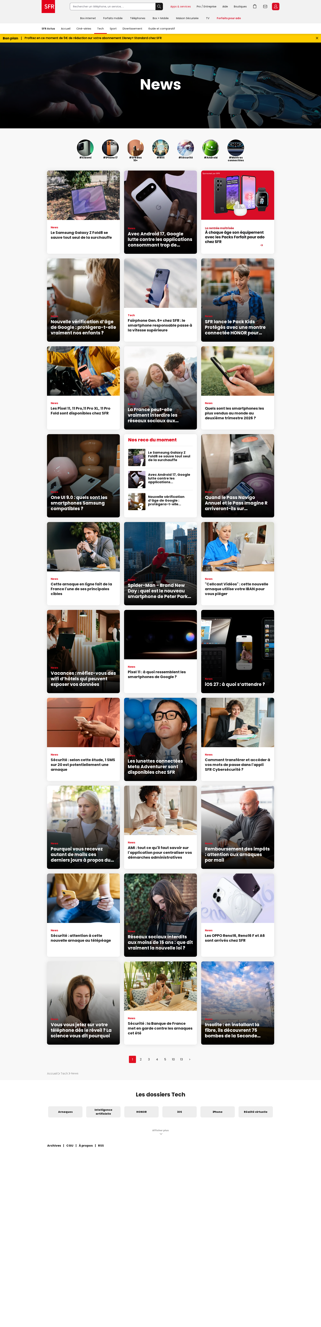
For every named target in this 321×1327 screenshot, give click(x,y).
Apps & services (180, 6)
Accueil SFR (48, 6)
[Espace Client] (275, 7)
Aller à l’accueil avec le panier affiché (255, 6)
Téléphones (137, 18)
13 (181, 1059)
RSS (101, 1145)
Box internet (88, 18)
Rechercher (159, 6)
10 (173, 1059)
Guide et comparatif (161, 28)
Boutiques (240, 6)
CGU (69, 1145)
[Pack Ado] (237, 212)
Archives (54, 1145)
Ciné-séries (83, 28)
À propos (86, 1145)
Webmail (265, 6)
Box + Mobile (161, 18)
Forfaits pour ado (229, 18)
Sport (113, 28)
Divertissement (132, 28)
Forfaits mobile (113, 18)
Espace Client (276, 6)
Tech (100, 28)
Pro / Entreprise (206, 6)
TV (207, 18)
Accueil (65, 28)
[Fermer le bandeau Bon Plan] (317, 38)
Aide (225, 6)
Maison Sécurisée (187, 18)
